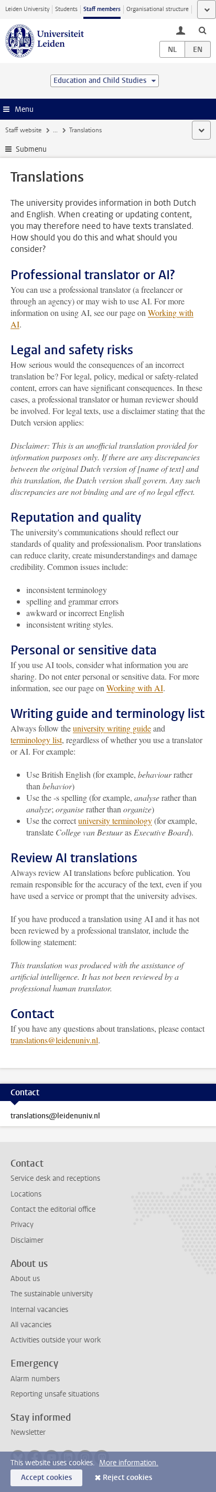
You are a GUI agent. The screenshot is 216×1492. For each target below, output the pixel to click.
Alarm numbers (35, 1379)
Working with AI (134, 687)
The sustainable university (51, 1294)
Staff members (102, 9)
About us (25, 1279)
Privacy (22, 1225)
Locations (25, 1194)
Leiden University (27, 9)
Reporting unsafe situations (54, 1394)
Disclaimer (27, 1240)
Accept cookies (46, 1478)
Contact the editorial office (52, 1209)
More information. (128, 1463)
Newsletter (28, 1432)
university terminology (115, 820)
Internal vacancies (39, 1310)
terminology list (36, 739)
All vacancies (30, 1325)
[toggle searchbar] (202, 30)
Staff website (23, 130)
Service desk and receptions (55, 1178)
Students (66, 9)
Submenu (31, 149)
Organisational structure (157, 9)
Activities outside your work (55, 1340)
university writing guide (112, 728)
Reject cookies (127, 1478)
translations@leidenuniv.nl (54, 1039)
